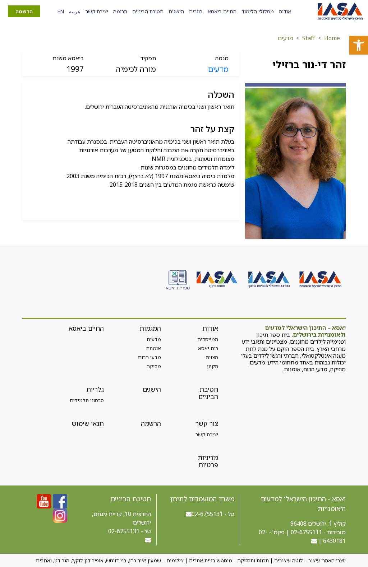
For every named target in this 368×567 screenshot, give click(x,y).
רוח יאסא (208, 348)
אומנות (153, 348)
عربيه (74, 11)
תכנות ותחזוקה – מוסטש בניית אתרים (229, 560)
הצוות (212, 357)
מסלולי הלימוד (258, 11)
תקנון (212, 366)
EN (60, 11)
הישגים (176, 11)
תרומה (120, 11)
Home (332, 38)
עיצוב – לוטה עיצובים (297, 560)
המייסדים (207, 339)
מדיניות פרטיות (208, 461)
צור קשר (207, 423)
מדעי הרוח (149, 357)
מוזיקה (154, 366)
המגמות (150, 328)
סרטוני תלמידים (87, 400)
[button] (358, 45)
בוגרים (196, 11)
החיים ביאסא (222, 11)
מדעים (285, 38)
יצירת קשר (97, 11)
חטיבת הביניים (148, 11)
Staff (308, 38)
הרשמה (24, 11)
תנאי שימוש (88, 423)
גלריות (95, 389)
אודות (285, 11)
